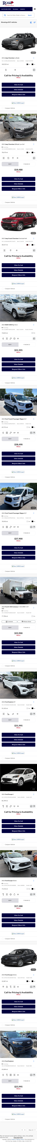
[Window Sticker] (34, 433)
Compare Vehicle (10, 108)
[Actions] (33, 57)
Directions (15, 9)
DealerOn (13, 1139)
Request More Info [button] (18, 94)
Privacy (22, 1139)
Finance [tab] (27, 164)
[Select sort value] (34, 22)
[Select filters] (31, 22)
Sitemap (18, 1139)
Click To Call (18, 85)
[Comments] (34, 70)
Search (30, 15)
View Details (18, 89)
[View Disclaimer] (15, 70)
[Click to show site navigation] (35, 9)
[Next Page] (24, 1129)
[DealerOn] (18, 1137)
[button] (6, 9)
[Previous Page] (22, 1129)
